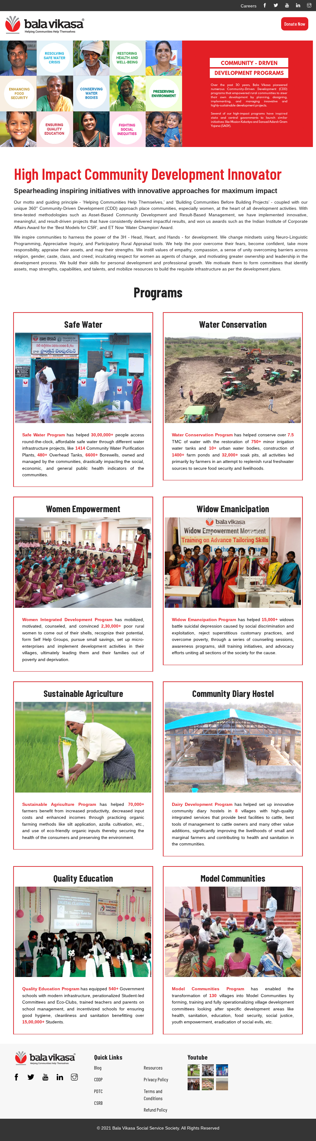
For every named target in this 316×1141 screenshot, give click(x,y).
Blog (120, 14)
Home (98, 14)
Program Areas (140, 14)
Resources (194, 14)
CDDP (98, 1079)
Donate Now (294, 24)
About (110, 14)
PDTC (98, 1091)
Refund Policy (155, 1110)
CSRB (98, 1103)
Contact (225, 14)
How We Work (169, 14)
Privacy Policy (156, 1079)
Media (211, 14)
